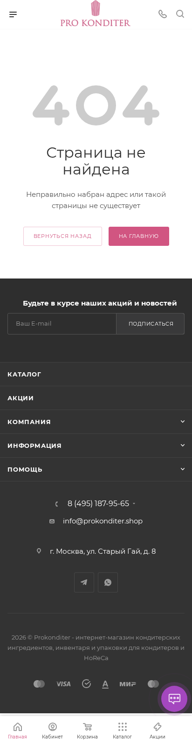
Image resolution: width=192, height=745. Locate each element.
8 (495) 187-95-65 (98, 504)
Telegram (84, 582)
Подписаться (151, 323)
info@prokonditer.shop (103, 520)
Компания (29, 421)
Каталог (24, 374)
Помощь (24, 469)
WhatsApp (108, 582)
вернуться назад (63, 236)
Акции (20, 398)
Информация (34, 445)
